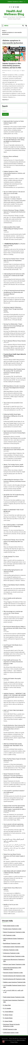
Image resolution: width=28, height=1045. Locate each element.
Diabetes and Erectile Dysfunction (12, 55)
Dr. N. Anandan (7, 1008)
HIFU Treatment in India (9, 935)
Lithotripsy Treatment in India (10, 950)
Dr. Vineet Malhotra (8, 1011)
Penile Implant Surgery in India (11, 925)
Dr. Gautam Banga (7, 1018)
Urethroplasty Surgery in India (10, 1032)
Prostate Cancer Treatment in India (12, 929)
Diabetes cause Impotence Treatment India (14, 982)
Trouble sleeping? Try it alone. (11, 556)
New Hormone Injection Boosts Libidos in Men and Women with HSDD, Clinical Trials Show (15, 628)
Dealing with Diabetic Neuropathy (12, 678)
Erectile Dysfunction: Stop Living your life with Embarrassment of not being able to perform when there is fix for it (14, 727)
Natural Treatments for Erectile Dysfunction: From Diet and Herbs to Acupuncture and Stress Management (13, 775)
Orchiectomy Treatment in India (11, 953)
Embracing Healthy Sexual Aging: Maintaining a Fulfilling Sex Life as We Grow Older (13, 416)
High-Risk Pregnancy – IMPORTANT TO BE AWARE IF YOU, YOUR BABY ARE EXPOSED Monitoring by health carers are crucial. (15, 695)
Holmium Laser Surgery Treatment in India (14, 964)
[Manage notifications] (3, 1041)
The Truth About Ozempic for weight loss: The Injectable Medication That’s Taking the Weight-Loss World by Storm (14, 139)
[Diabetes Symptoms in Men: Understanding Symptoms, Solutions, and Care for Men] (14, 53)
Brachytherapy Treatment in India (11, 943)
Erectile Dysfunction (9, 57)
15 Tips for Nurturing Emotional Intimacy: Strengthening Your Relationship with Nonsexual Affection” (14, 292)
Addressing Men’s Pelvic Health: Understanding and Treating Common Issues (13, 228)
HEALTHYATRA (21, 1040)
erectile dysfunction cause (11, 59)
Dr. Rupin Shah (7, 1005)
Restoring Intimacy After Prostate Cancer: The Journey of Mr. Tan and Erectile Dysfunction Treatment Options (14, 371)
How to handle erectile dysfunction (13, 598)
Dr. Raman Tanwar (8, 1015)
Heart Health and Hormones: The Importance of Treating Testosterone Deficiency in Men (13, 661)
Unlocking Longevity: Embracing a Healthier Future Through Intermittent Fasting (13, 309)
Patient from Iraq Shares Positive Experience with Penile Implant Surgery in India (14, 856)
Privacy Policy (14, 1042)
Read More (5, 99)
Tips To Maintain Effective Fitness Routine (15, 341)
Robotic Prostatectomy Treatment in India (14, 932)
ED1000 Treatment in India (10, 1029)
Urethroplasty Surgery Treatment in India (13, 946)
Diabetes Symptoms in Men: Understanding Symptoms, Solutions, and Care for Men (12, 1)
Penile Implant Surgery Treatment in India (13, 956)
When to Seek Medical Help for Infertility (14, 585)
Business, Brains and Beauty (11, 156)
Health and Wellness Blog (14, 12)
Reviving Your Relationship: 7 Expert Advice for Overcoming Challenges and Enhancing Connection (14, 325)
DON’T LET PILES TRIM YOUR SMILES (13, 710)
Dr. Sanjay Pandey (7, 1021)
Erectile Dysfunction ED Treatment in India (14, 975)
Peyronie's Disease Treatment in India (13, 972)
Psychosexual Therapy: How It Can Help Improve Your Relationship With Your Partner (14, 541)
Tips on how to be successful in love (13, 402)
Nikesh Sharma (7, 70)
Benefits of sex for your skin (11, 904)
